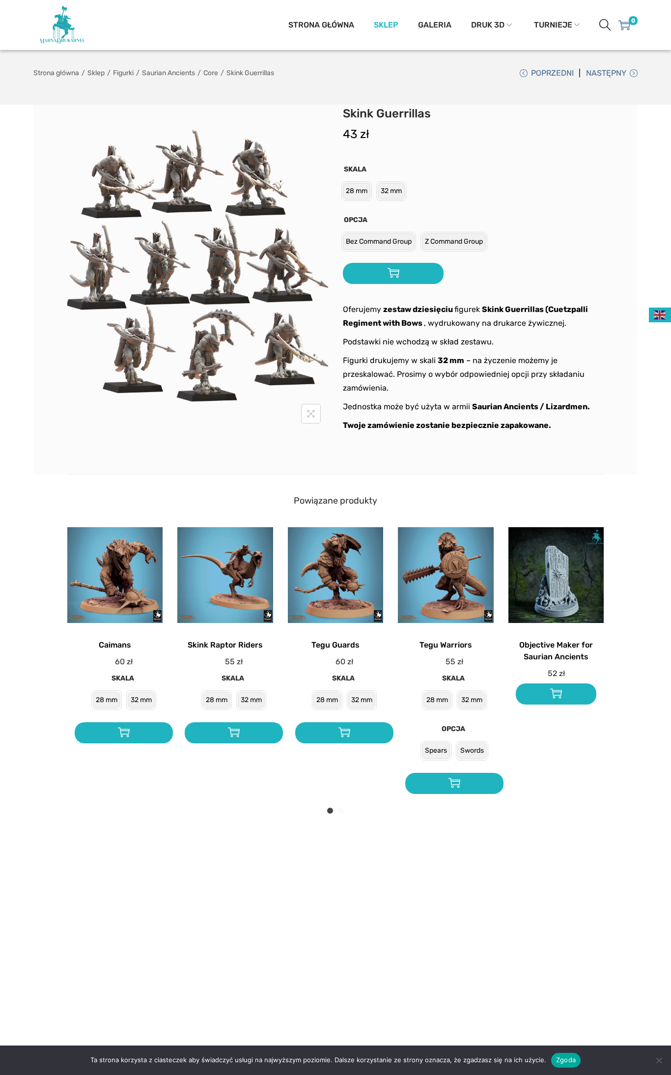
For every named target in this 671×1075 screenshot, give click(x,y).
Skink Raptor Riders (225, 645)
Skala (355, 169)
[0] (624, 25)
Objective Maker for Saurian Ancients (556, 650)
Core (210, 73)
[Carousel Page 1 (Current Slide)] (330, 811)
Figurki (123, 73)
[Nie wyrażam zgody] (659, 1060)
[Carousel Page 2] (341, 811)
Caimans (115, 645)
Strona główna (56, 73)
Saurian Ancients (168, 73)
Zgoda (566, 1060)
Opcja (355, 220)
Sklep (96, 73)
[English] (660, 314)
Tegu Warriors (445, 645)
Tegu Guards (335, 645)
